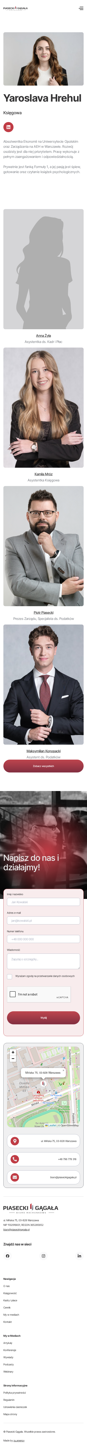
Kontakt (7, 1321)
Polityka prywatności (14, 1392)
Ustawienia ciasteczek (15, 1407)
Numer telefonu (15, 931)
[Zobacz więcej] (43, 269)
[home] (15, 8)
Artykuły (7, 1343)
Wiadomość (13, 949)
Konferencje (9, 1350)
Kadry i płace (10, 1300)
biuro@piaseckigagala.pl (63, 1177)
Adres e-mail (14, 912)
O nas (6, 1286)
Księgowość (10, 1293)
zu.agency (19, 1440)
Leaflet (52, 1125)
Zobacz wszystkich (43, 766)
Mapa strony (10, 1414)
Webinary (8, 1371)
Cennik (7, 1307)
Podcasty (8, 1364)
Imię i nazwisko (15, 894)
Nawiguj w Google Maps (29, 1119)
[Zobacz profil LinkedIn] (8, 127)
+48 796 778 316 (67, 1159)
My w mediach (11, 1314)
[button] (81, 8)
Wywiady (8, 1357)
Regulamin (8, 1399)
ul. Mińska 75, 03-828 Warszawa (58, 1141)
